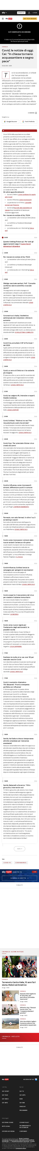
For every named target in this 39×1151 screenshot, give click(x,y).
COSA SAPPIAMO (16, 646)
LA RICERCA (14, 614)
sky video (5, 1099)
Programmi (23, 1110)
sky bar (22, 1102)
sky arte (5, 1102)
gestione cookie (7, 1122)
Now (21, 1099)
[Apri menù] (3, 19)
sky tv (22, 1091)
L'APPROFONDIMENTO (21, 507)
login (35, 12)
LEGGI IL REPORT (13, 410)
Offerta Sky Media (8, 1131)
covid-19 (7, 862)
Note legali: (5, 1118)
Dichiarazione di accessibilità (25, 1126)
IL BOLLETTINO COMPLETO (24, 332)
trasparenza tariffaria (17, 1141)
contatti (32, 1141)
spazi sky (23, 1106)
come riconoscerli (25, 200)
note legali (6, 1126)
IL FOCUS (19, 557)
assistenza (26, 1141)
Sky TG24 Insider (30, 18)
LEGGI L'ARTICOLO (17, 385)
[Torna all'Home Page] (9, 19)
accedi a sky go (28, 1079)
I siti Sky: (4, 1087)
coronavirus (20, 862)
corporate (23, 1131)
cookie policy (24, 1122)
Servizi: (22, 1087)
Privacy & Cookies (13, 1140)
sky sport (5, 1091)
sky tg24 (5, 1095)
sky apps (23, 1095)
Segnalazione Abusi (21, 1148)
